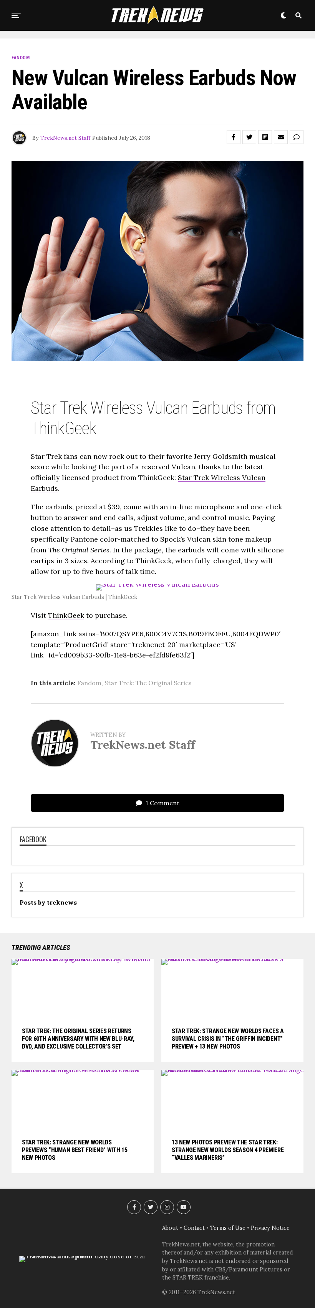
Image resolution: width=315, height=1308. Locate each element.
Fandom (89, 683)
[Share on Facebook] (233, 137)
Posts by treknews (48, 902)
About (170, 1227)
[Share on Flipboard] (265, 137)
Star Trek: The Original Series (148, 683)
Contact (194, 1227)
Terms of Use (227, 1227)
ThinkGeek (66, 615)
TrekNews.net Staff (65, 137)
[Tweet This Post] (249, 137)
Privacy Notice (270, 1227)
